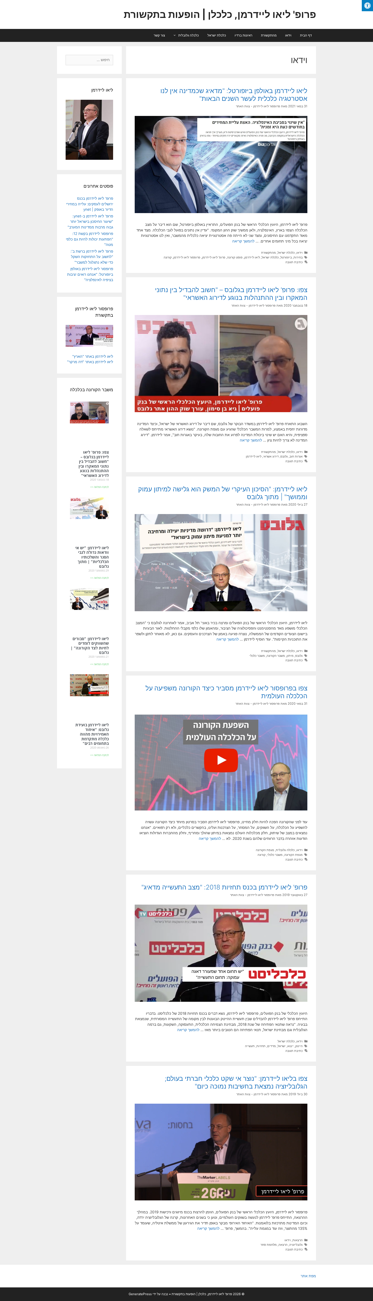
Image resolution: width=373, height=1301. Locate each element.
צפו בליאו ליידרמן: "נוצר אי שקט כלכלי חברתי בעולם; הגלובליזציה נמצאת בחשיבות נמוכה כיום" (236, 1082)
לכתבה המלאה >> (99, 487)
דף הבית (306, 35)
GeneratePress (140, 1294)
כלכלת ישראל (216, 35)
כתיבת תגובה (294, 262)
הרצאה (283, 1244)
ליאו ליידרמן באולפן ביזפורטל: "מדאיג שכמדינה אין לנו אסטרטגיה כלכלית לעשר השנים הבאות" (233, 94)
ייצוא (290, 1046)
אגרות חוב (296, 456)
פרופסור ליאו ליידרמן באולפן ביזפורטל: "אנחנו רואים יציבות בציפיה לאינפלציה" (90, 274)
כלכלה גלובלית (188, 35)
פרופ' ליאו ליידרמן (213, 257)
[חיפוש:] (89, 60)
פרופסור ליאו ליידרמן (186, 257)
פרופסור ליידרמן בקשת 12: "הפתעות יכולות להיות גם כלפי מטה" (89, 239)
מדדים (271, 1046)
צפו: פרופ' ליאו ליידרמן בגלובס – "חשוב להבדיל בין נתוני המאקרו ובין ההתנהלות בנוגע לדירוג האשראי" (231, 293)
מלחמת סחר (269, 1244)
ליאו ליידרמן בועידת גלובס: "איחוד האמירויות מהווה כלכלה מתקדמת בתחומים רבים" (92, 734)
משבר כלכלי (257, 655)
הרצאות (297, 1240)
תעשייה (250, 1046)
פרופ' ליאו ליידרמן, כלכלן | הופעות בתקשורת (220, 14)
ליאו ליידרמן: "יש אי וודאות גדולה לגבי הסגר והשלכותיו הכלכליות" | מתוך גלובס (92, 557)
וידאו (288, 35)
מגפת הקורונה (265, 850)
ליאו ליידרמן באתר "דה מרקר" (90, 362)
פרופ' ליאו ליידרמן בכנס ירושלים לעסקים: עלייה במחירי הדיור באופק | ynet (89, 204)
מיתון (290, 655)
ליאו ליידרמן (252, 257)
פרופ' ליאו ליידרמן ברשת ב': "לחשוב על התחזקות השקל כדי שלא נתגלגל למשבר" (92, 256)
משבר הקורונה (276, 655)
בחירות (298, 257)
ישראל (282, 1046)
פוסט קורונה (235, 257)
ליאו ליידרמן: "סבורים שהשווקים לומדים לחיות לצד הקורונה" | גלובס (90, 645)
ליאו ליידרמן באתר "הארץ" (92, 356)
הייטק (299, 1046)
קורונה (168, 257)
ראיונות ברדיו (243, 35)
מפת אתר (308, 1276)
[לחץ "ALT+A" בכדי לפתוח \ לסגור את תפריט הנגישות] (367, 5)
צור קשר (159, 35)
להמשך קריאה (243, 241)
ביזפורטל (286, 257)
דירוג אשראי (271, 456)
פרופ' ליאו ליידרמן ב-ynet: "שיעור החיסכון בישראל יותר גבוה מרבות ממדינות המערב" (90, 221)
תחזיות (261, 1046)
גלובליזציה (296, 1244)
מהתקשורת (269, 35)
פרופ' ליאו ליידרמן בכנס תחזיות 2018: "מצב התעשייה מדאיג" (224, 887)
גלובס (284, 456)
